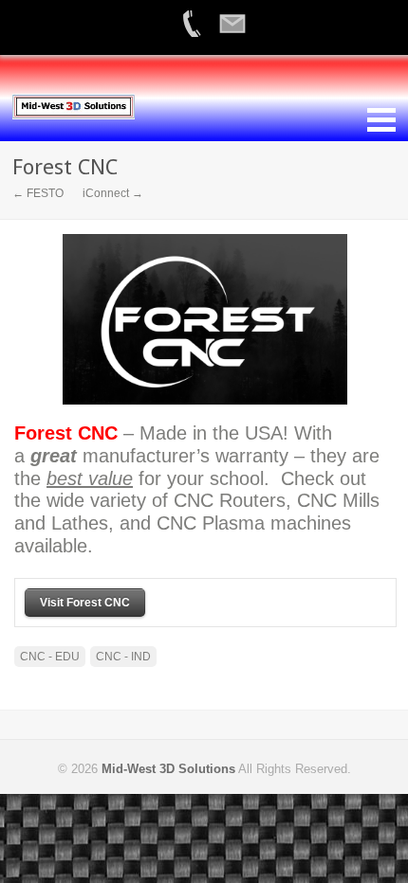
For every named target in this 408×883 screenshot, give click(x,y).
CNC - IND (123, 656)
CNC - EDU (50, 656)
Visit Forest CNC (85, 602)
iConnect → (113, 193)
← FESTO (38, 193)
